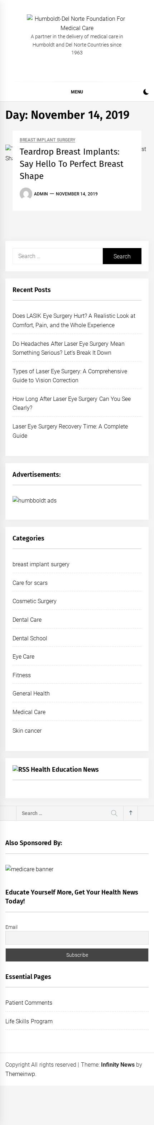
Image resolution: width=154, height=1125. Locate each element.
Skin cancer (27, 730)
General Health (31, 693)
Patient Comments (28, 1002)
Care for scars (30, 583)
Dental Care (27, 619)
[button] (146, 92)
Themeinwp (20, 1074)
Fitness (22, 675)
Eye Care (23, 656)
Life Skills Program (29, 1021)
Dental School (30, 638)
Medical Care (29, 712)
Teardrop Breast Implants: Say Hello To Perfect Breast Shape (72, 164)
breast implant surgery (47, 140)
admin (41, 194)
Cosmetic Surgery (35, 601)
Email (11, 927)
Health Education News (65, 770)
